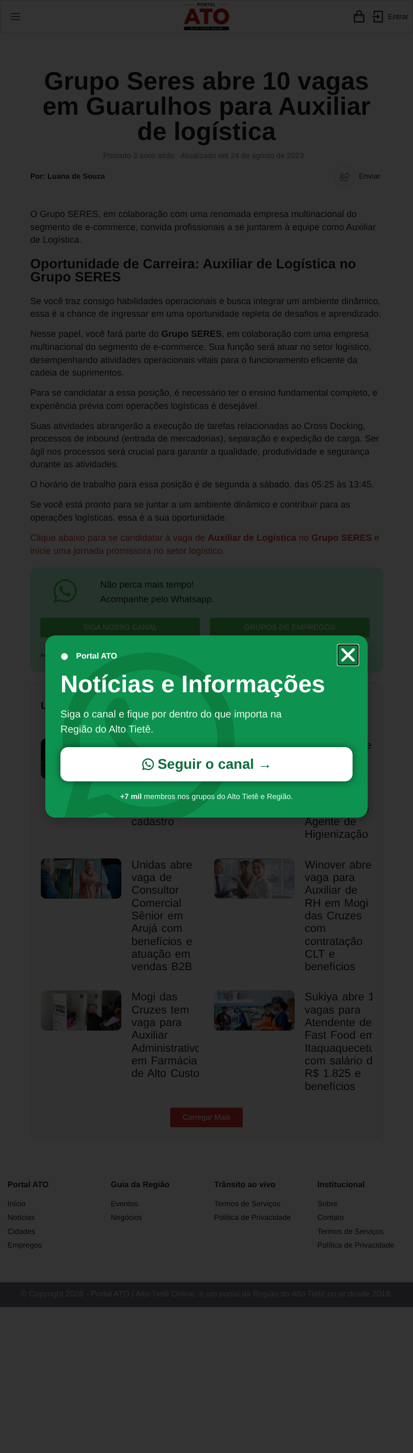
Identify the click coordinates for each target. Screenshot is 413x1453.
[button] (348, 655)
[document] (206, 726)
